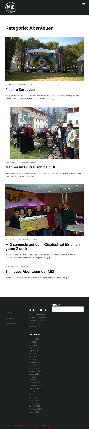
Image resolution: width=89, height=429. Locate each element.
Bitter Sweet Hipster (37, 326)
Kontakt (8, 313)
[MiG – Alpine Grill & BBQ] (10, 7)
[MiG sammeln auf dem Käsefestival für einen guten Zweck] (44, 210)
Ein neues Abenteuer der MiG (29, 271)
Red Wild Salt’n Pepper (38, 320)
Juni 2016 (32, 365)
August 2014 (34, 388)
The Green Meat (35, 323)
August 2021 (34, 348)
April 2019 (33, 353)
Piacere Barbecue (20, 89)
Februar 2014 (34, 400)
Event (29, 85)
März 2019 (33, 356)
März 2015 (33, 380)
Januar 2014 (34, 403)
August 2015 (34, 374)
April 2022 (33, 345)
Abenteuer (21, 85)
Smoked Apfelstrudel (37, 317)
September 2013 (35, 409)
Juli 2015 (32, 377)
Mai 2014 (32, 394)
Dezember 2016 (35, 362)
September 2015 (35, 371)
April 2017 (33, 359)
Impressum (9, 318)
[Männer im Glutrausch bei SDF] (44, 132)
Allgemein (30, 162)
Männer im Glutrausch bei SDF (30, 167)
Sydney (54, 425)
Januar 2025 (34, 339)
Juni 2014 (32, 391)
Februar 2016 (34, 368)
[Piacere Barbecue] (44, 59)
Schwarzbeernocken (37, 314)
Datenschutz (10, 323)
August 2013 (34, 412)
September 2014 (35, 386)
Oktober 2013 (34, 406)
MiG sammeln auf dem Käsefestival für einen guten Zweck (42, 246)
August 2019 (34, 351)
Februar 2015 (34, 383)
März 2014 (33, 397)
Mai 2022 (32, 342)
